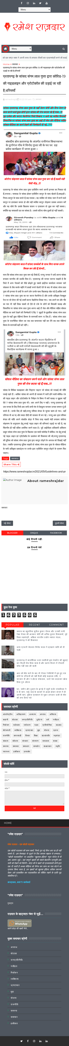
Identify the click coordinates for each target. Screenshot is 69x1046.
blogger (12, 533)
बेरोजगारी (7, 730)
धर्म (47, 719)
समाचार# (15, 458)
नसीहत (56, 719)
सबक (55, 741)
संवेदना (15, 741)
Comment (56, 624)
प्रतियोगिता (47, 725)
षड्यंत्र (57, 735)
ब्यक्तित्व (18, 730)
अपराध (43, 714)
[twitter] (40, 3)
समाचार (15, 64)
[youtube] (46, 3)
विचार (27, 735)
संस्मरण (35, 741)
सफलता (46, 741)
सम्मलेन (36, 746)
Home (6, 64)
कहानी (5, 719)
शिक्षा (36, 735)
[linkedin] (34, 3)
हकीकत (16, 751)
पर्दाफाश (16, 725)
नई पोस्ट (7, 523)
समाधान (26, 746)
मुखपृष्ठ (10, 903)
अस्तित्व (53, 714)
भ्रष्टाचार (29, 730)
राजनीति (6, 735)
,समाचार (38, 99)
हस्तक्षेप (27, 751)
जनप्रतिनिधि (27, 719)
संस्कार (25, 741)
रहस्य (55, 730)
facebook (56, 533)
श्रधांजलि (46, 735)
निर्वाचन (6, 725)
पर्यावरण (27, 725)
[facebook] (21, 3)
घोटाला (15, 719)
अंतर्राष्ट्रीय (8, 714)
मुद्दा (38, 730)
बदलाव (59, 725)
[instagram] (27, 3)
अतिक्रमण (21, 714)
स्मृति (58, 746)
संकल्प (6, 741)
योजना (46, 730)
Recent (34, 624)
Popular (12, 624)
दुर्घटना (39, 719)
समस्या (6, 746)
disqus (34, 533)
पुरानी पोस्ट (59, 523)
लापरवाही (18, 735)
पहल (36, 725)
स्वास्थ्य (6, 751)
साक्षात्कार (48, 746)
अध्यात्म (32, 714)
